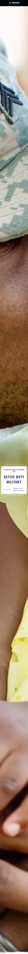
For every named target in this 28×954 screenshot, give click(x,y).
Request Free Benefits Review (18, 489)
